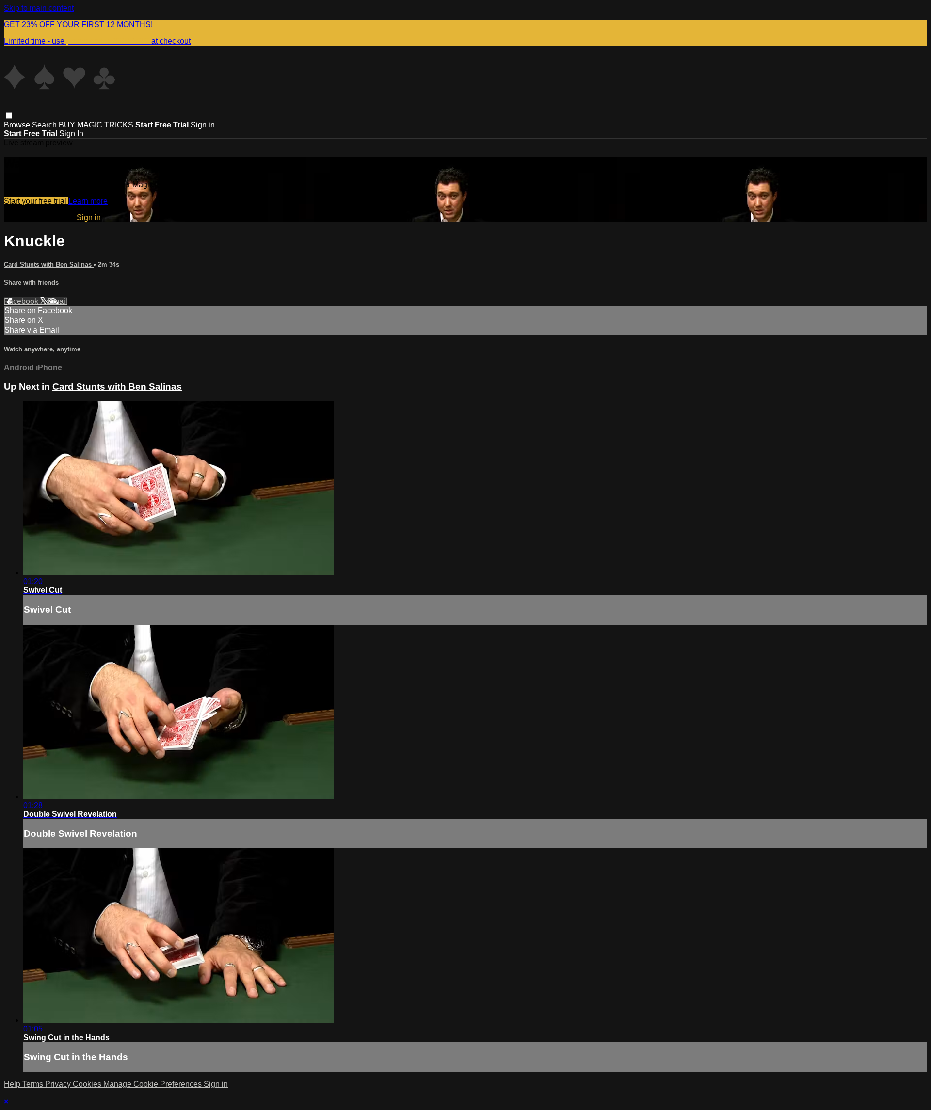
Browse (18, 125)
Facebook (22, 301)
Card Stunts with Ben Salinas (49, 264)
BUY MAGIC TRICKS (96, 125)
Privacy (59, 1084)
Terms (33, 1084)
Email (57, 301)
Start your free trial (36, 201)
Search (45, 125)
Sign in (203, 125)
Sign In (71, 133)
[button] (9, 115)
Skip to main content (39, 8)
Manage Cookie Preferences (153, 1084)
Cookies (88, 1084)
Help (13, 1084)
